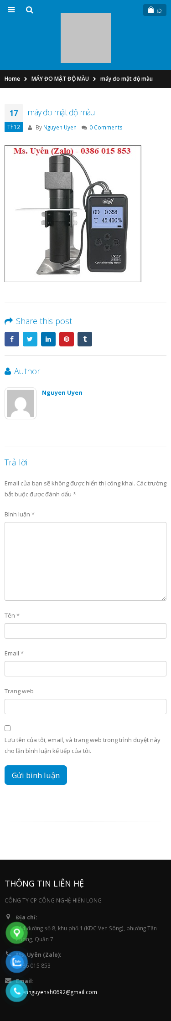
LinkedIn (48, 298)
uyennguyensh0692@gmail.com (56, 951)
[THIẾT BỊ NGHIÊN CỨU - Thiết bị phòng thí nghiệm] (86, 17)
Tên (12, 575)
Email (14, 612)
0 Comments (106, 86)
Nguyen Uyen (60, 86)
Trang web (19, 650)
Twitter (30, 298)
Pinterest (66, 298)
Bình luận (20, 473)
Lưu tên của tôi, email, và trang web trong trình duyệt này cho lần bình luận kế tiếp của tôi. (83, 704)
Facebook (12, 298)
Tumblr (85, 298)
